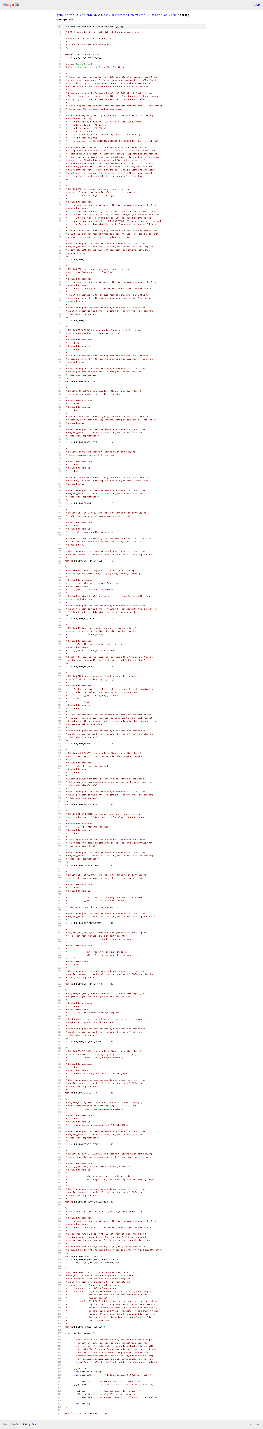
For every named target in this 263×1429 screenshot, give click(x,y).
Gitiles (18, 1424)
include (155, 15)
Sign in (257, 4)
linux (78, 15)
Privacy (26, 1424)
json (257, 1424)
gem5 (60, 15)
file (119, 26)
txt (250, 1424)
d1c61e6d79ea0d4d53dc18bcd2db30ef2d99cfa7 (114, 15)
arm (69, 15)
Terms (35, 1424)
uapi (165, 15)
